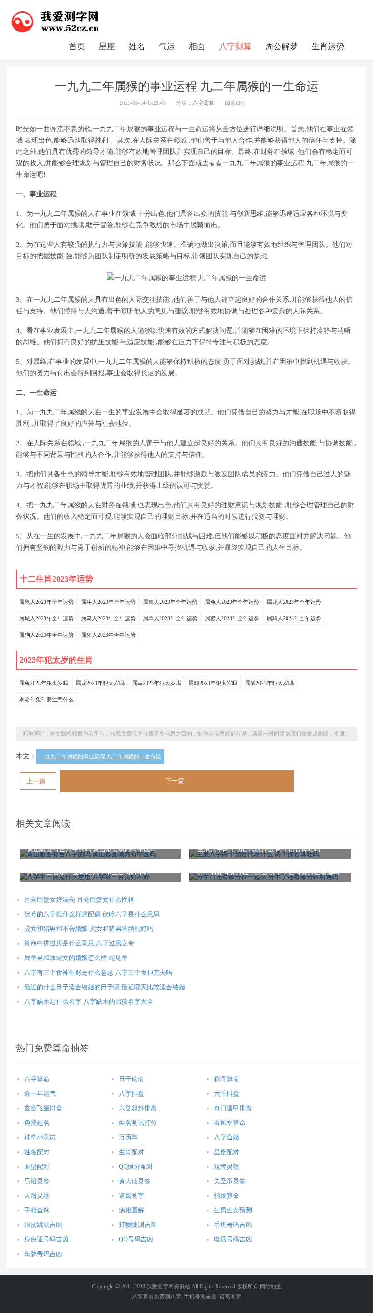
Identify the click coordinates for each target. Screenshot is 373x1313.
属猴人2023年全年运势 (232, 618)
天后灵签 (37, 1195)
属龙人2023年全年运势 (294, 602)
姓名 (137, 46)
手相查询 (37, 1210)
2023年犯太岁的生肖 (56, 659)
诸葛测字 (131, 1195)
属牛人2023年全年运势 (108, 602)
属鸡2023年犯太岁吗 (212, 683)
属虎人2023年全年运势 (170, 602)
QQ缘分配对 (136, 1166)
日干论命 (131, 1079)
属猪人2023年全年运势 (108, 635)
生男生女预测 (233, 1210)
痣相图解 (131, 1210)
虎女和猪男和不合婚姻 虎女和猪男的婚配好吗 (88, 928)
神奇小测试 (40, 1137)
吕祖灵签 (37, 1181)
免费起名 (37, 1122)
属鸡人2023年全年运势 (294, 618)
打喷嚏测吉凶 (138, 1224)
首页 (77, 46)
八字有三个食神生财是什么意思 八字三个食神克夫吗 (98, 972)
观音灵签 (226, 1166)
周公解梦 (281, 46)
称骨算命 (226, 1079)
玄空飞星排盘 (43, 1108)
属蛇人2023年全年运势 (46, 618)
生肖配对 (131, 1152)
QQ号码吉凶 (136, 1239)
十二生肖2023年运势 (56, 578)
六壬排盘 (226, 1093)
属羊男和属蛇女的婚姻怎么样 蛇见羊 (76, 958)
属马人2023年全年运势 (108, 618)
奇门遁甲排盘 (233, 1108)
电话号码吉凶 (233, 1239)
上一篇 (35, 781)
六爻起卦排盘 (138, 1108)
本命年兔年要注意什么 (46, 699)
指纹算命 (226, 1195)
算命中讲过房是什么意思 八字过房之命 (79, 943)
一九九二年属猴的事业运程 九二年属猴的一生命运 (100, 756)
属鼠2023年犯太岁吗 (269, 683)
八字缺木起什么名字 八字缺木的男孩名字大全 (88, 1001)
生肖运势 (328, 46)
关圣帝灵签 (230, 1181)
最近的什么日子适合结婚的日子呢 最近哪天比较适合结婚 (104, 987)
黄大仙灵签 (135, 1181)
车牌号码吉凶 (43, 1254)
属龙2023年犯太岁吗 (100, 683)
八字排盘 (131, 1093)
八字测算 (235, 46)
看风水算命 (230, 1122)
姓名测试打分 (138, 1122)
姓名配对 (37, 1152)
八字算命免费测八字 (156, 1296)
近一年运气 (40, 1093)
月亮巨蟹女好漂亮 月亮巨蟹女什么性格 (79, 899)
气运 (167, 46)
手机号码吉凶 (233, 1224)
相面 (197, 46)
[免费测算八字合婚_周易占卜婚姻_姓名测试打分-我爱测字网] (55, 20)
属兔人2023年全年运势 (232, 602)
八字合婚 (226, 1137)
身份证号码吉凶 (46, 1239)
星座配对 (226, 1152)
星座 (107, 46)
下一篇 (174, 780)
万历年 (128, 1137)
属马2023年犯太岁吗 (156, 683)
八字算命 (37, 1079)
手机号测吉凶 (200, 1296)
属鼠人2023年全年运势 (46, 602)
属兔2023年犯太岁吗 (43, 683)
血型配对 (37, 1166)
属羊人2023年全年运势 (170, 618)
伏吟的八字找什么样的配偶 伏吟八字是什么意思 (92, 914)
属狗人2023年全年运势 (46, 635)
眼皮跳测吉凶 (43, 1224)
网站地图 (271, 1286)
